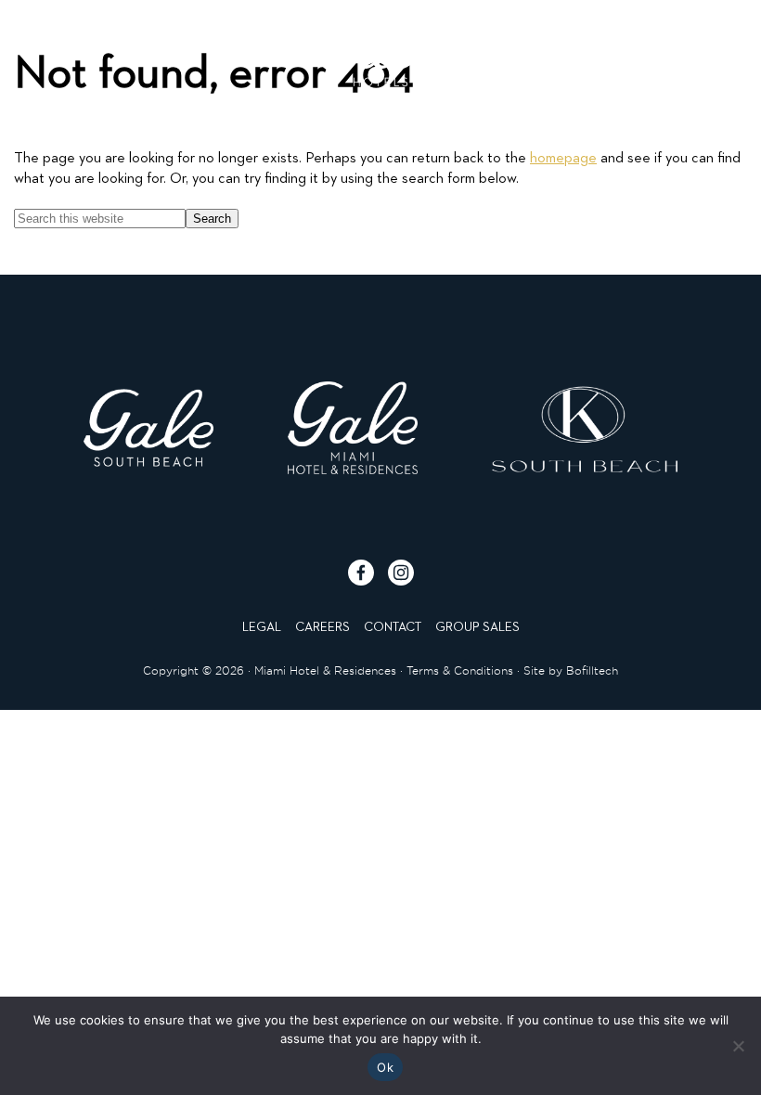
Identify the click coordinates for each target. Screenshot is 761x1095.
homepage (563, 158)
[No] (738, 1046)
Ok (385, 1067)
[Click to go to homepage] (380, 48)
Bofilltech (592, 670)
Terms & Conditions (459, 670)
